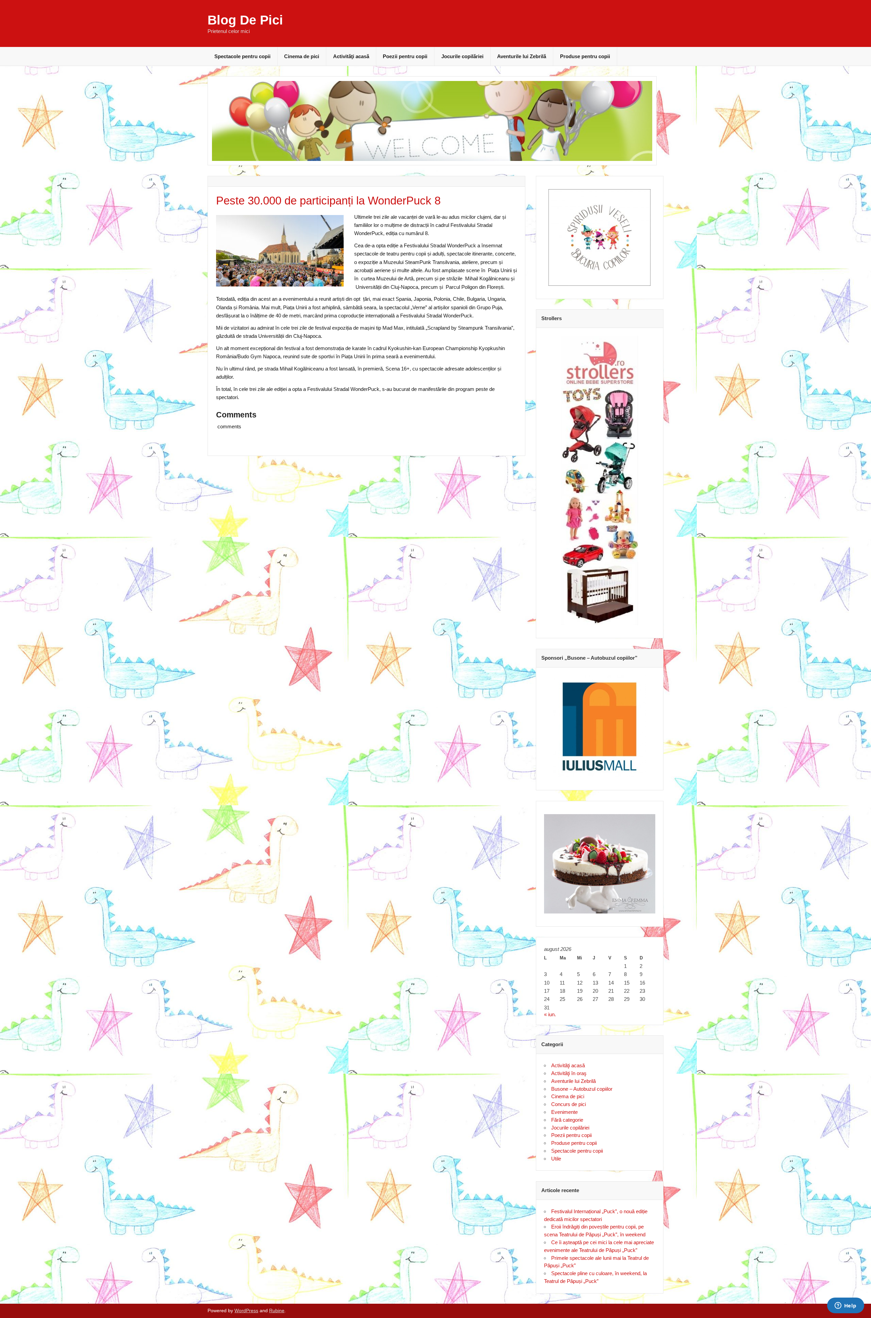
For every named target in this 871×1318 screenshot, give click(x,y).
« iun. (550, 1014)
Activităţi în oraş (569, 1073)
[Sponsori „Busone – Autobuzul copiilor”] (600, 726)
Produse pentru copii (585, 56)
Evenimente (564, 1112)
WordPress (246, 1310)
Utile (556, 1159)
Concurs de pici (568, 1104)
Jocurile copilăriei (462, 56)
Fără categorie (567, 1120)
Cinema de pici (301, 56)
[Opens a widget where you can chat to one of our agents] (845, 1306)
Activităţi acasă (351, 56)
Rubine (276, 1310)
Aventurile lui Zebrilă (521, 56)
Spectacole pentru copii (242, 56)
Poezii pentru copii (405, 56)
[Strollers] (600, 480)
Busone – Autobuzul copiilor (581, 1089)
